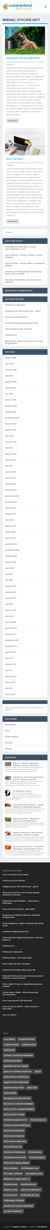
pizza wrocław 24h (13, 1147)
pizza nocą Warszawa (14, 1130)
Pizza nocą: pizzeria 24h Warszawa (17, 1000)
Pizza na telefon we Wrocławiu (16, 874)
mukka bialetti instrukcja (16, 1077)
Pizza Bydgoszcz (38, 1120)
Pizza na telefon (10, 1015)
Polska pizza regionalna (15, 305)
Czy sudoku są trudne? (21, 791)
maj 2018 (9, 604)
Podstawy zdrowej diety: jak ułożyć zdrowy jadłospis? (23, 281)
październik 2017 (12, 640)
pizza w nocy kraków (14, 1136)
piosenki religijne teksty (15, 1120)
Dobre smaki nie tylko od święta (18, 329)
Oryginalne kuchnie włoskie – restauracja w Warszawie (21, 902)
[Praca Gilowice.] (25, 141)
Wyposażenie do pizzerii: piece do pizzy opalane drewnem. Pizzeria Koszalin (23, 977)
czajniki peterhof (26, 1039)
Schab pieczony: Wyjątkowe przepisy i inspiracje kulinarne (23, 938)
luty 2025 (9, 466)
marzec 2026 (10, 388)
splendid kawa (10, 1184)
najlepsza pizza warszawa (16, 1082)
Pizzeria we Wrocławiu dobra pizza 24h (21, 323)
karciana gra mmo (12, 1061)
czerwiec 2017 (11, 664)
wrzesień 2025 (11, 424)
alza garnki (9, 1039)
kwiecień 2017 (11, 676)
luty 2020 (9, 580)
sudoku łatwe (10, 1190)
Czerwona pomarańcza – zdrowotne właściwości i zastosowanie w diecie (28, 847)
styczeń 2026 (10, 400)
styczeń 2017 (10, 694)
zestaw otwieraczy (13, 1211)
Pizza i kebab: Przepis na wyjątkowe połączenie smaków (22, 985)
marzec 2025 (10, 460)
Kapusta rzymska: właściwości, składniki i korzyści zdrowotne (26, 764)
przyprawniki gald (29, 1168)
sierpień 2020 (10, 562)
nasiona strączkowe (14, 1087)
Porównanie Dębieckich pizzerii (16, 931)
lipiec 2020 (9, 568)
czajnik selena (29, 1044)
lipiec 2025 (9, 436)
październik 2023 (12, 496)
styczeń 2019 (10, 598)
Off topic (40, 62)
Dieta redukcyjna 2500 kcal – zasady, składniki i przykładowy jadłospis (28, 806)
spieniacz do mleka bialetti (16, 1179)
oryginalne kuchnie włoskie (17, 1098)
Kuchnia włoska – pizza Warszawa (17, 958)
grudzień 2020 (11, 544)
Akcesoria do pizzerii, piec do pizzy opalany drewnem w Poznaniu (21, 893)
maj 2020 (9, 574)
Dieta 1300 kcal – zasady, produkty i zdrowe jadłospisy (23, 256)
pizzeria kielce (35, 1152)
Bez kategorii (10, 724)
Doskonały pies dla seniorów (22, 58)
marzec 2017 (10, 682)
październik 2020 (12, 550)
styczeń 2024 (10, 484)
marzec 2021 (10, 532)
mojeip (38, 1071)
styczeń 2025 (10, 472)
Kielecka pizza (11, 335)
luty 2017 (9, 688)
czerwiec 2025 (11, 442)
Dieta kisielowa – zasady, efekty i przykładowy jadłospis (25, 264)
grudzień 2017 (11, 628)
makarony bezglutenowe (16, 1066)
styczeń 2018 (10, 622)
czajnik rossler (11, 1044)
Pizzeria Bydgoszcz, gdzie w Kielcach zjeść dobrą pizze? (23, 924)
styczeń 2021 (10, 538)
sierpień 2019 (10, 586)
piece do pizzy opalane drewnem (19, 1109)
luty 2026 (9, 394)
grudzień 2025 (11, 406)
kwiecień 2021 (11, 526)
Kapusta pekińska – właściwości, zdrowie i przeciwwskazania (26, 819)
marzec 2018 (10, 610)
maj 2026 (9, 376)
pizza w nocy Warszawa (15, 1141)
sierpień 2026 (10, 357)
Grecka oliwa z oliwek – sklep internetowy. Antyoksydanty (20, 993)
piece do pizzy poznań (14, 1114)
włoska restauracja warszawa (18, 1206)
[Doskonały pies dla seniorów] (25, 40)
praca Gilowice (11, 1168)
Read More (12, 120)
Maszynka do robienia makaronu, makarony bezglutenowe (24, 342)
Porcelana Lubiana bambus (16, 1163)
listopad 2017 (10, 634)
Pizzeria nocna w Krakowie (16, 317)
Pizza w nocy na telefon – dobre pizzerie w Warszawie (21, 1007)
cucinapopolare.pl (19, 62)
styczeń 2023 (10, 508)
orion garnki (10, 1093)
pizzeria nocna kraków (15, 1157)
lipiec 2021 (9, 520)
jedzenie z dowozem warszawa (18, 1055)
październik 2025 (12, 418)
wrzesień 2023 (11, 502)
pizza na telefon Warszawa (17, 1125)
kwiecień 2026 (11, 382)
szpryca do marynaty (31, 1190)
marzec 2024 (10, 478)
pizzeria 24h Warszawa (14, 1152)
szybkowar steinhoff (14, 1200)
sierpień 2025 (10, 430)
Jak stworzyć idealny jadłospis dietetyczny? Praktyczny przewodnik (23, 272)
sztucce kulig (10, 1195)
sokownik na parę (34, 1173)
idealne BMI (9, 1050)
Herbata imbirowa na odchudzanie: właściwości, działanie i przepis (28, 833)
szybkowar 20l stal (30, 1195)
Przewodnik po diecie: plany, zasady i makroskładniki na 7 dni (20, 248)
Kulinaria (9, 743)
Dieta (7, 730)
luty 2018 (9, 616)
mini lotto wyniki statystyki (17, 1071)
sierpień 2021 (10, 514)
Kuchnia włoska (11, 736)
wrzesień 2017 (11, 646)
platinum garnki (37, 1157)
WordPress (42, 1227)
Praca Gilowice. (15, 159)
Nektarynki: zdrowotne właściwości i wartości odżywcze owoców (28, 778)
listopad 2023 (10, 490)
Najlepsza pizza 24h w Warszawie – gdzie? (23, 311)
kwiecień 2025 (11, 454)
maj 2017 (9, 670)
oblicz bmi (32, 1087)
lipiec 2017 (9, 658)
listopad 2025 (10, 412)
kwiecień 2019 (11, 592)
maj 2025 (9, 448)
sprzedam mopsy (28, 1184)
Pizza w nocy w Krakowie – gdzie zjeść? (19, 909)
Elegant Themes (19, 1227)
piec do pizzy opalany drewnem (18, 1104)
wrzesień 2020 (11, 556)
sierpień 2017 (10, 652)
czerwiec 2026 (11, 369)
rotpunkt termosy (13, 1173)
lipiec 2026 (9, 363)
